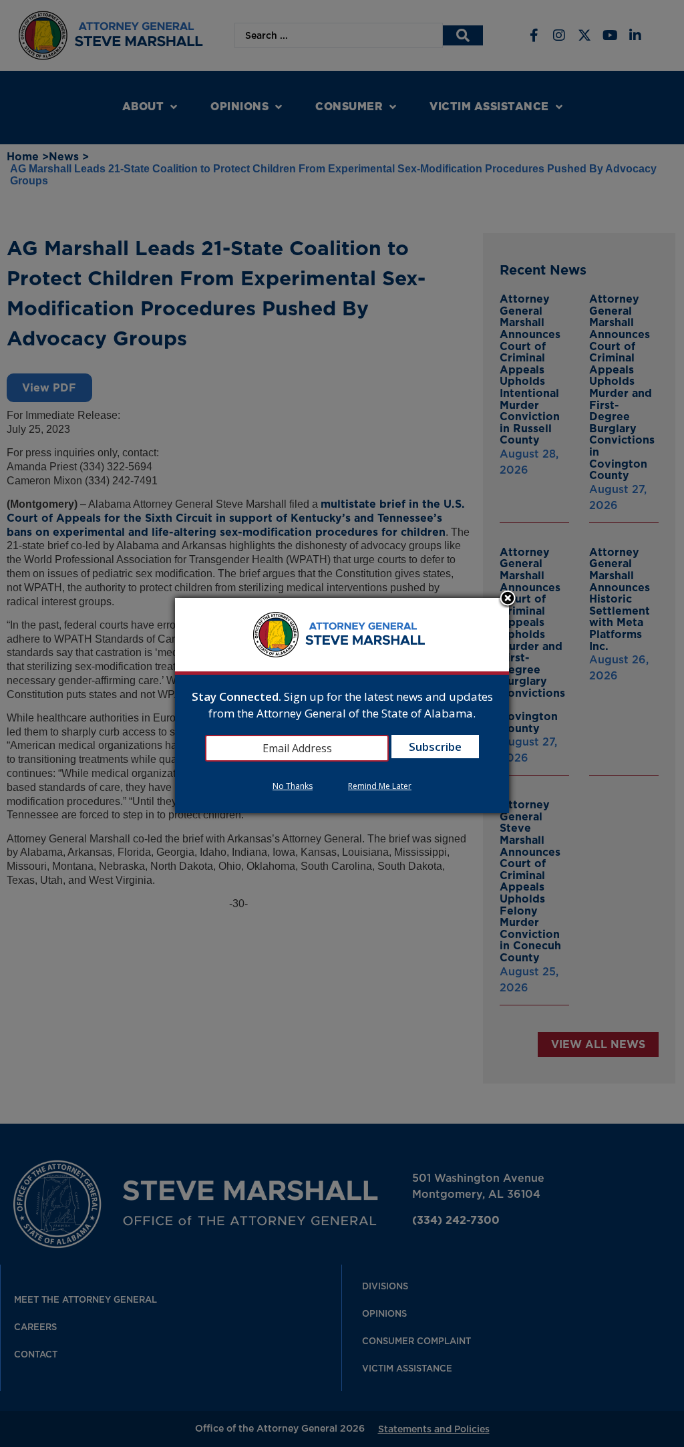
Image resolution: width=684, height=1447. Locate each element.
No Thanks (293, 786)
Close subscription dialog (508, 599)
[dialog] (342, 706)
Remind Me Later (379, 786)
